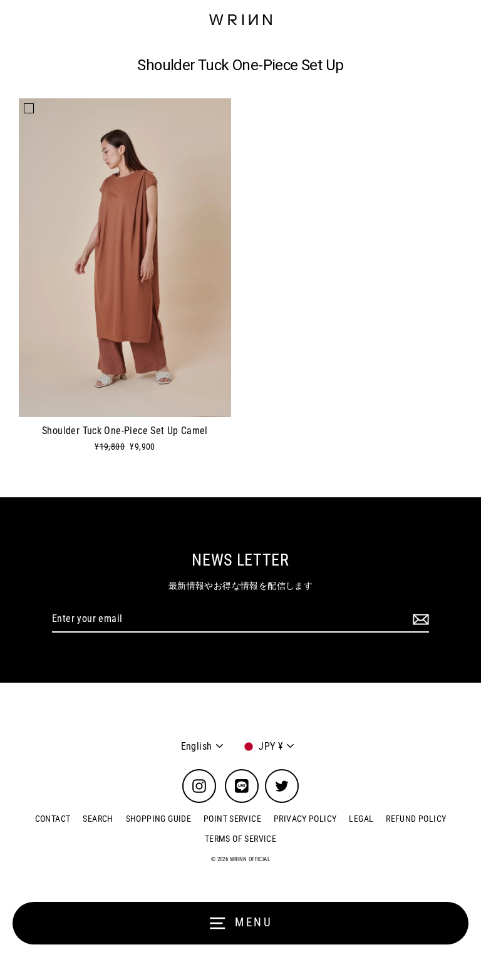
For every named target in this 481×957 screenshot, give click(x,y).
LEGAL (361, 819)
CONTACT (53, 819)
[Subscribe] (419, 619)
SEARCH (98, 819)
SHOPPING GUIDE (158, 819)
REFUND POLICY (416, 819)
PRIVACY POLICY (305, 819)
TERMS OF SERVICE (240, 839)
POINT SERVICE (232, 819)
